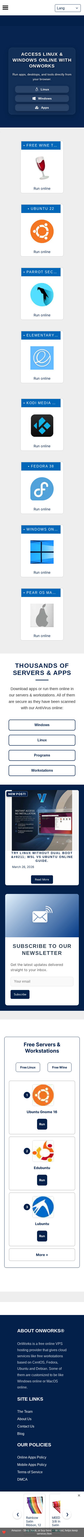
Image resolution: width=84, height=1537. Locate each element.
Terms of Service (30, 1472)
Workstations (42, 770)
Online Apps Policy (31, 1457)
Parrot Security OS (49, 272)
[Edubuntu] (44, 1151)
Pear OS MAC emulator (52, 593)
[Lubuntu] (44, 1207)
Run (42, 1124)
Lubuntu (42, 1224)
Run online (42, 188)
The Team (25, 1411)
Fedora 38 (42, 466)
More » (42, 1255)
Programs (42, 755)
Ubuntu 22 (42, 209)
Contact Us (25, 1426)
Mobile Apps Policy (32, 1465)
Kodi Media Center (47, 403)
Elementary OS (44, 335)
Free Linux (28, 1067)
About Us (24, 1419)
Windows (42, 725)
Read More (42, 879)
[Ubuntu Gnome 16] (44, 1095)
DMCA (22, 1479)
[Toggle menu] (5, 7)
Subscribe (20, 994)
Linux (42, 740)
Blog (20, 1434)
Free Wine (59, 1067)
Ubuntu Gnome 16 (42, 1112)
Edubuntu (42, 1168)
